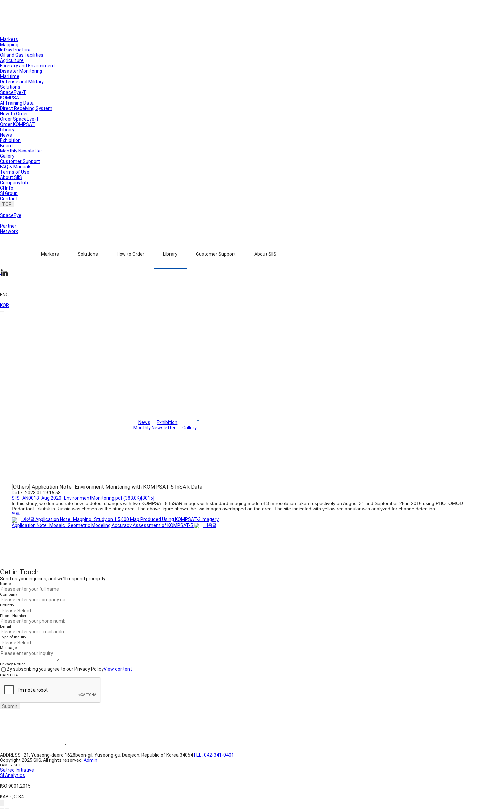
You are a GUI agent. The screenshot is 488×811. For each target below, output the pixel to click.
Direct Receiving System (26, 108)
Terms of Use (14, 172)
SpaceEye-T (13, 92)
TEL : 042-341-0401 (213, 755)
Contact (9, 198)
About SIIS (265, 254)
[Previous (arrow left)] (2, 808)
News (6, 135)
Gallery (7, 156)
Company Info (15, 182)
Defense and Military (22, 81)
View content (118, 669)
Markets (50, 254)
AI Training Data (17, 103)
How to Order (130, 254)
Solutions (88, 254)
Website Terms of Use (32, 744)
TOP (7, 204)
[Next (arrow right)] (7, 808)
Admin (90, 760)
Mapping (9, 44)
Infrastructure (15, 49)
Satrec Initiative (17, 770)
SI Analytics (12, 775)
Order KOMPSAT (17, 124)
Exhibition (10, 140)
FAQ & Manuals (16, 166)
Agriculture (12, 60)
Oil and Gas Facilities (21, 55)
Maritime (9, 76)
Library (170, 254)
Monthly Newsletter (21, 150)
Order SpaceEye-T (19, 119)
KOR (4, 305)
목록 (16, 514)
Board (6, 145)
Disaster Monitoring (21, 71)
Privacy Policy (89, 744)
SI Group (9, 193)
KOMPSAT (11, 97)
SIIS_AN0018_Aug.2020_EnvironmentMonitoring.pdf (83, 498)
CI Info (6, 188)
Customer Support (216, 254)
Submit (10, 706)
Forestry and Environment (27, 65)
